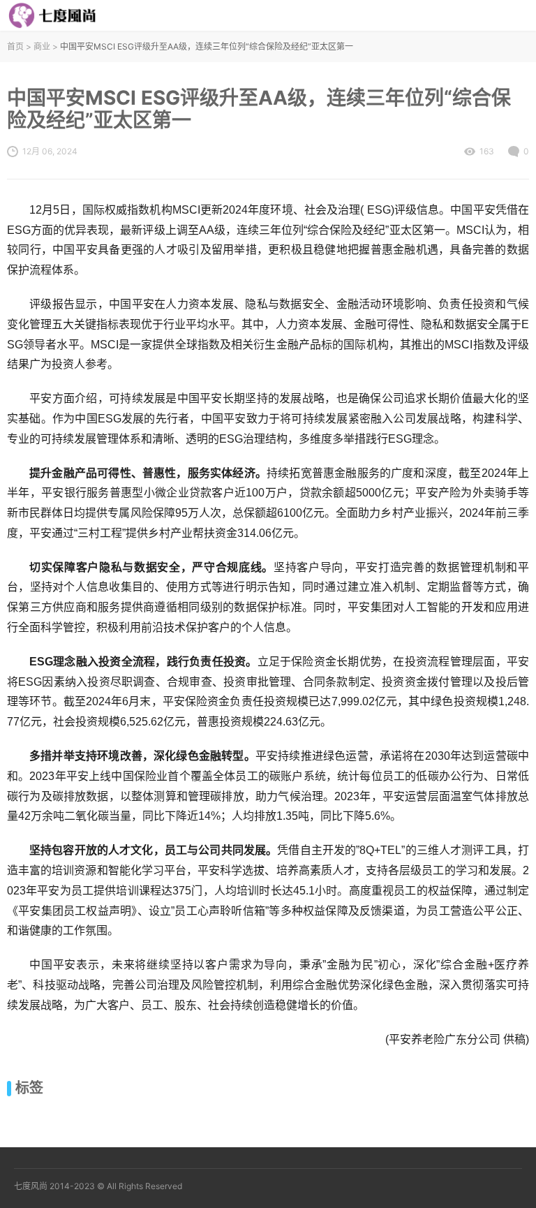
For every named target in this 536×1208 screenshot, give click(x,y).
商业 (42, 46)
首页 (15, 46)
